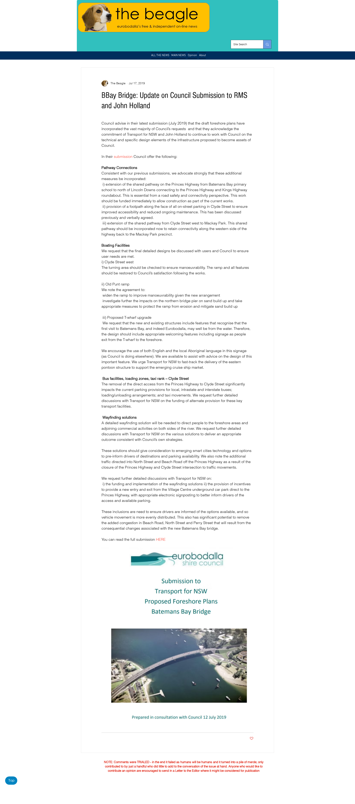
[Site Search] (267, 44)
